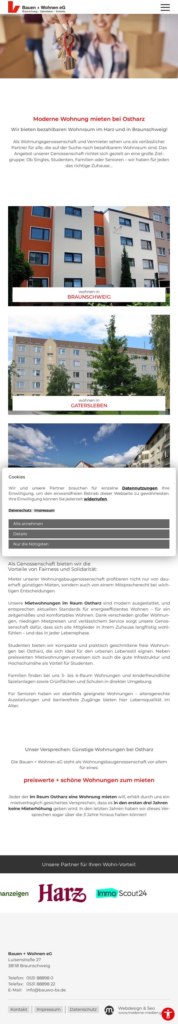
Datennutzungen (140, 488)
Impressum (44, 510)
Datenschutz (20, 510)
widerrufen (95, 499)
